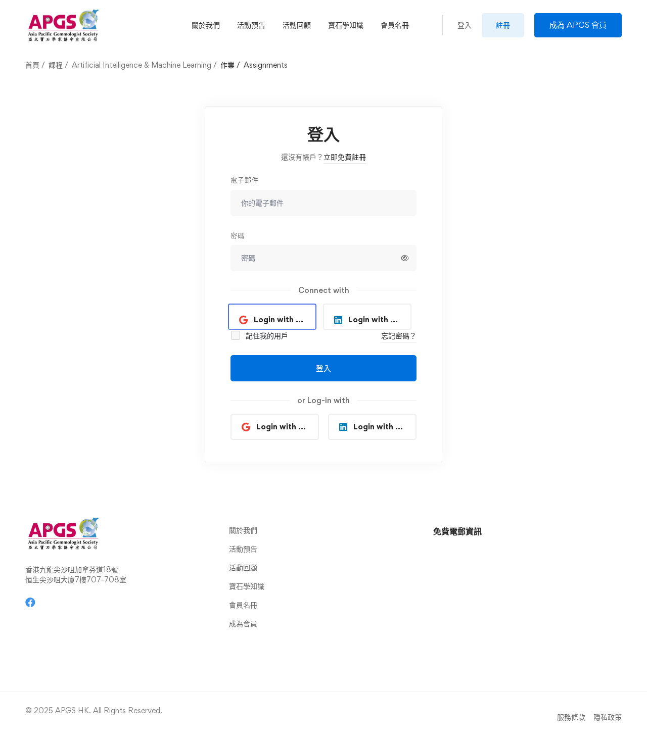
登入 (323, 368)
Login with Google (285, 319)
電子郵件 (244, 179)
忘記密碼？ (399, 335)
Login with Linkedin (379, 319)
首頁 (32, 65)
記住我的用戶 (266, 335)
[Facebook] (30, 602)
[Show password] (405, 258)
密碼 (237, 235)
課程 (56, 65)
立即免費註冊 (345, 157)
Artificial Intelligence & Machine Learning (141, 65)
